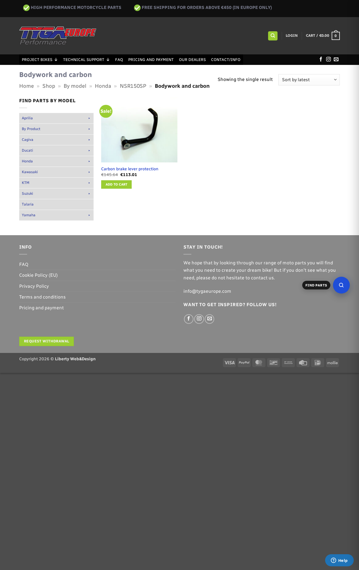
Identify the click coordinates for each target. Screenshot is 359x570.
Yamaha (28, 215)
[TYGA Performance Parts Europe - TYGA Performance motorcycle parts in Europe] (57, 36)
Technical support (83, 59)
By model (75, 86)
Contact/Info (225, 59)
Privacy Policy (34, 286)
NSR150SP (133, 86)
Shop (48, 86)
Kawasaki (30, 172)
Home (26, 86)
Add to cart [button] (116, 184)
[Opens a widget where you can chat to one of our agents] (339, 560)
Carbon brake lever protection (129, 168)
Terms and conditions (42, 297)
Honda (103, 86)
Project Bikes (37, 59)
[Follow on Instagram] (328, 59)
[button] (272, 36)
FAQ (119, 59)
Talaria (28, 204)
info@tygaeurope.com (207, 291)
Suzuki (27, 193)
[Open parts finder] (341, 285)
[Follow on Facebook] (321, 59)
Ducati (27, 150)
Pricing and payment (151, 59)
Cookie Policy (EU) (38, 275)
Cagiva (27, 139)
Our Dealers (192, 59)
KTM (25, 183)
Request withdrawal (46, 341)
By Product (31, 129)
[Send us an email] (336, 59)
